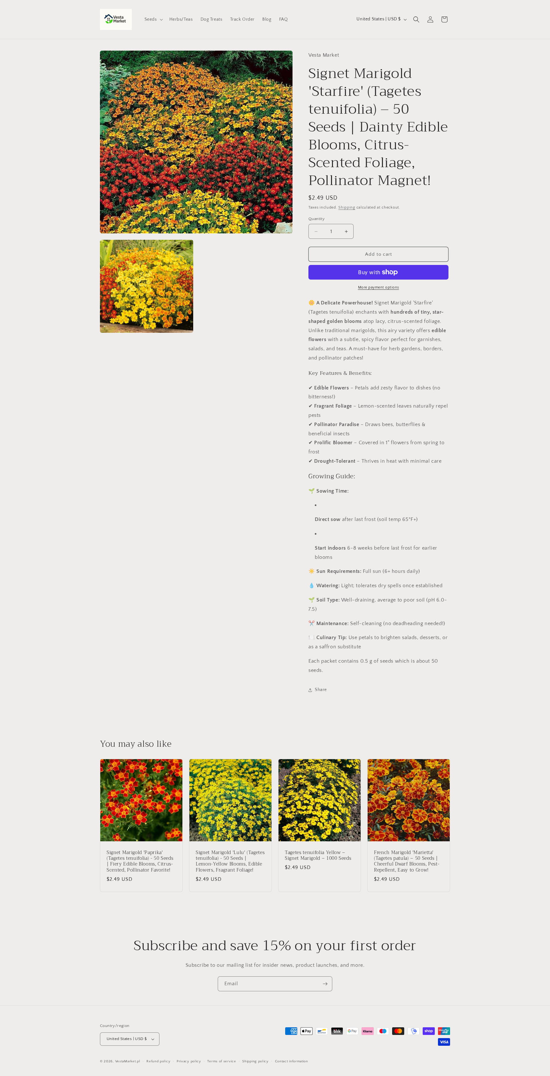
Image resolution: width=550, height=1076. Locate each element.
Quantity (316, 219)
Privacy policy (189, 1061)
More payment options (378, 287)
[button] (153, 19)
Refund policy (158, 1061)
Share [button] (321, 689)
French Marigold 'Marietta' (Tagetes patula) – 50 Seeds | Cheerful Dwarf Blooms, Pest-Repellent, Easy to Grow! (406, 861)
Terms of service (221, 1061)
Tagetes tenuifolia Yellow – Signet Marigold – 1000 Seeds (318, 855)
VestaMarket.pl (127, 1061)
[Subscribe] (325, 983)
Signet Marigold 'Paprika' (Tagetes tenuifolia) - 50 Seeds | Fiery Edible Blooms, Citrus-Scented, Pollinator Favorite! (140, 861)
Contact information (291, 1061)
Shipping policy (255, 1061)
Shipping (346, 207)
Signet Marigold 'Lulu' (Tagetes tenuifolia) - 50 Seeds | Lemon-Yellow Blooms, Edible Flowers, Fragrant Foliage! (230, 861)
